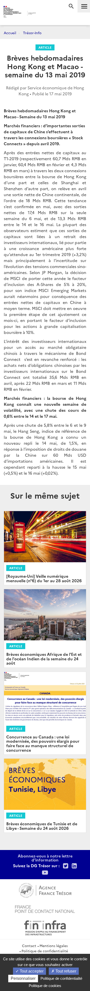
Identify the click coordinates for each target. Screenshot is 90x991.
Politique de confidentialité (45, 950)
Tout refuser (65, 971)
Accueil (10, 32)
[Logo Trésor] (42, 13)
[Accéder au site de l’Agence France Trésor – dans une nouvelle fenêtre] (45, 889)
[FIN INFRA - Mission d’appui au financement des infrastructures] (45, 927)
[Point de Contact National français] (45, 908)
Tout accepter (31, 971)
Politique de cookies (45, 986)
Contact (29, 945)
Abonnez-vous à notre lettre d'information (45, 858)
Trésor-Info (32, 32)
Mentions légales (54, 945)
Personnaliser (23, 978)
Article (45, 47)
